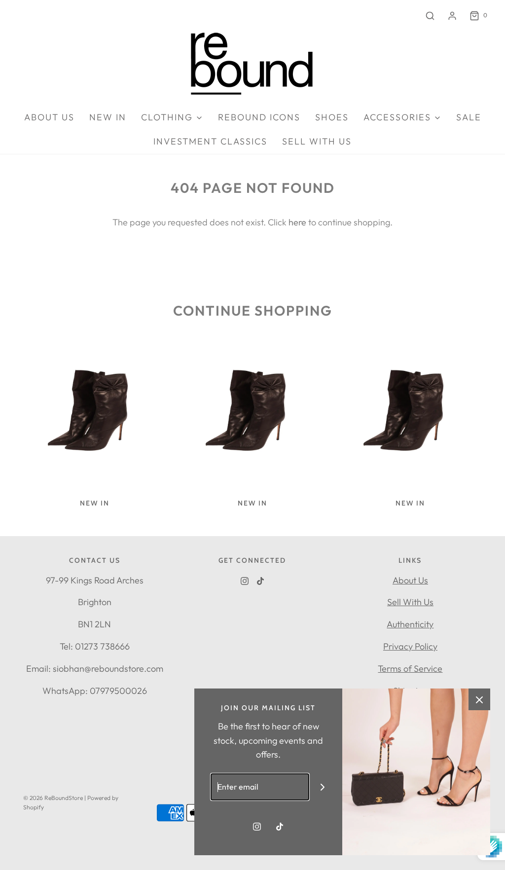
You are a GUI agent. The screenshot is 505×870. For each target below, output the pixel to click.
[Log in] (452, 16)
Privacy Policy (410, 646)
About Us (410, 580)
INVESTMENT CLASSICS (210, 141)
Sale (468, 117)
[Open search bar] (430, 15)
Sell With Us (410, 602)
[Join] (322, 786)
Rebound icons (259, 117)
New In (107, 117)
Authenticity (410, 624)
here (297, 222)
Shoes (332, 117)
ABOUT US (49, 117)
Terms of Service (410, 668)
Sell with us (317, 141)
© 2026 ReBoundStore (53, 797)
